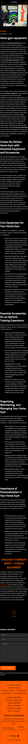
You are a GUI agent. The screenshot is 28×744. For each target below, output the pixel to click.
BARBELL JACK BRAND (14, 705)
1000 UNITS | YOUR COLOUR (14, 700)
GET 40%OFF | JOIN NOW (14, 685)
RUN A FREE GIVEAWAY (8, 690)
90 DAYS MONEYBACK (20, 693)
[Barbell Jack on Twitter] (12, 736)
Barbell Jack (18, 740)
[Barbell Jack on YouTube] (18, 736)
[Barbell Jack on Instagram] (15, 736)
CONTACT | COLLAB (14, 688)
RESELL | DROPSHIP (14, 711)
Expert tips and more (14, 716)
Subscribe (21, 727)
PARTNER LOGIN (21, 690)
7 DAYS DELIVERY (6, 693)
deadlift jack (3, 585)
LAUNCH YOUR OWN (14, 703)
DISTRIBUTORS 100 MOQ (14, 708)
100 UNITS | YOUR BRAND (14, 697)
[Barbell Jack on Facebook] (10, 736)
